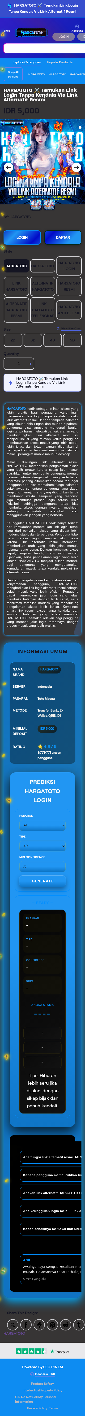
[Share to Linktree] (39, 1324)
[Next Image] (76, 167)
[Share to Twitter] (12, 1324)
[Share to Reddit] (65, 1324)
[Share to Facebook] (26, 1324)
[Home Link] (32, 32)
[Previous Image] (8, 167)
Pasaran (26, 815)
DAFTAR (63, 237)
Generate (42, 881)
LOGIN (64, 37)
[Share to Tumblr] (79, 1324)
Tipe (22, 836)
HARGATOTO (16, 408)
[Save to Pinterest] (52, 1324)
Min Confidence (32, 857)
